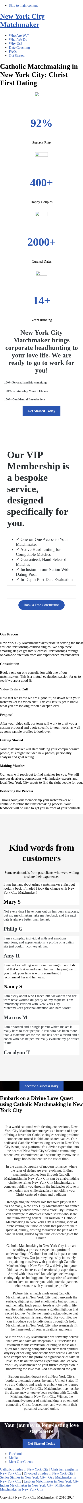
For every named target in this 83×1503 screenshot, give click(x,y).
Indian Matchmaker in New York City (26, 1485)
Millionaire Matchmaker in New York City (35, 1487)
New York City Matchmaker (22, 20)
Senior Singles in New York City (23, 1477)
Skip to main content (23, 5)
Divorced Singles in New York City (48, 1473)
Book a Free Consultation (42, 605)
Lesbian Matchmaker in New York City (51, 1481)
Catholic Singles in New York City (24, 1469)
